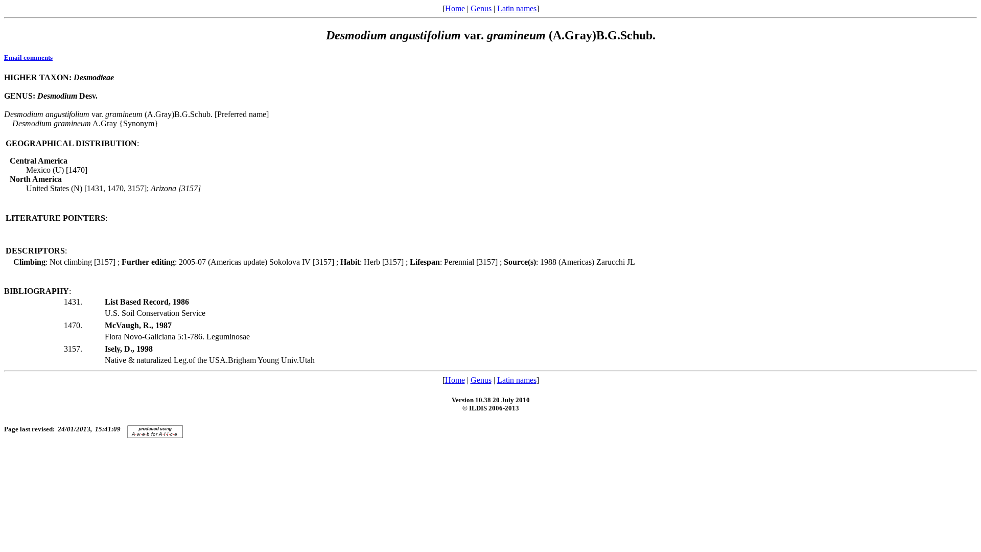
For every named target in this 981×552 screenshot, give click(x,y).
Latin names (516, 8)
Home (455, 8)
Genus (481, 8)
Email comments (28, 57)
